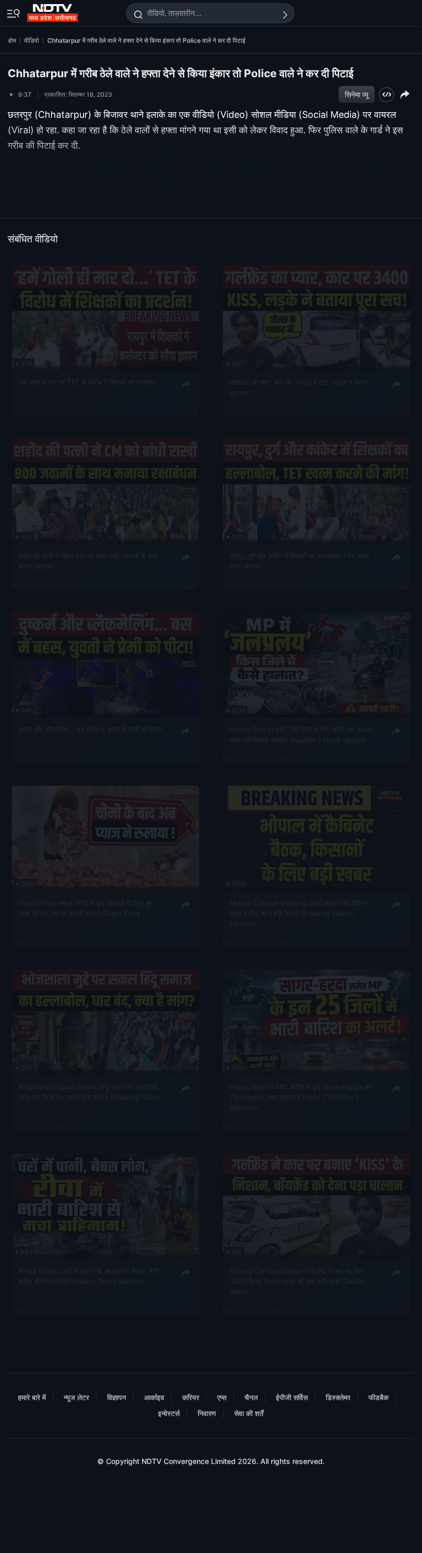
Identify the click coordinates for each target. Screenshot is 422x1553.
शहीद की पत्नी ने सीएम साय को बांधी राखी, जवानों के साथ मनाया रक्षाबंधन (88, 561)
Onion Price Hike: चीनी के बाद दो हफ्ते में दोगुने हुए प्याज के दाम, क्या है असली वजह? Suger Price (85, 907)
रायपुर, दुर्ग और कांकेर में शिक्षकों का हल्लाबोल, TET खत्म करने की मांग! (299, 561)
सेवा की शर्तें (248, 1413)
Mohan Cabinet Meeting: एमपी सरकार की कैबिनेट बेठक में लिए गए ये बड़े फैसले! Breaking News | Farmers (299, 913)
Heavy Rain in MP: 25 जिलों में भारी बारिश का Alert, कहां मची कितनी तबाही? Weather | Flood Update (301, 734)
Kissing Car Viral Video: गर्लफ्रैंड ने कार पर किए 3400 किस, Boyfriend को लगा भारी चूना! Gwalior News (298, 1281)
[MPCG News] (53, 11)
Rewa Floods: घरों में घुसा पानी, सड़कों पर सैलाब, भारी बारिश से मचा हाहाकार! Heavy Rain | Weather (89, 1276)
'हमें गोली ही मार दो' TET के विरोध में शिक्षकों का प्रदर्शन (87, 382)
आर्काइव (154, 1397)
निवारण (207, 1413)
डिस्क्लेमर (338, 1397)
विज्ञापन (116, 1397)
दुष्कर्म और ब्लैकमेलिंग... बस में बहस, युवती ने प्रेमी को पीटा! (90, 729)
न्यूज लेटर (76, 1397)
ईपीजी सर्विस (292, 1397)
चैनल (251, 1397)
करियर (190, 1397)
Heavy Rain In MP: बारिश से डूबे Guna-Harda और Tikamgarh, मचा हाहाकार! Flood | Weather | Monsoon (301, 1097)
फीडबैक (378, 1397)
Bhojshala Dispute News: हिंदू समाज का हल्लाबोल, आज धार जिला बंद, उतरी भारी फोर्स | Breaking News (89, 1092)
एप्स (221, 1397)
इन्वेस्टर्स (169, 1413)
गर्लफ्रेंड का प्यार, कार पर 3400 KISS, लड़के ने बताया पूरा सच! (299, 387)
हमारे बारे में (32, 1397)
